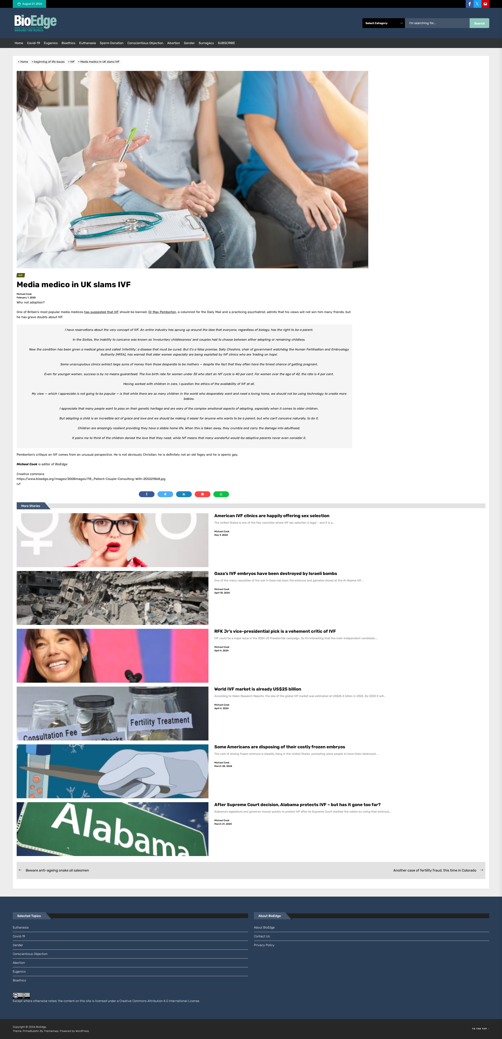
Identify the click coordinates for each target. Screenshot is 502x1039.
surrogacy (206, 43)
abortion (173, 43)
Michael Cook (24, 294)
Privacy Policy (264, 945)
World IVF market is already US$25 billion (257, 689)
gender (189, 43)
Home (19, 43)
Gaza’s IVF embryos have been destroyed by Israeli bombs (275, 573)
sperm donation (112, 43)
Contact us (262, 936)
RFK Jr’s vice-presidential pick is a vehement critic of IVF (275, 631)
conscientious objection (145, 43)
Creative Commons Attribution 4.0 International (153, 1001)
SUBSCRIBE (226, 43)
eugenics (51, 43)
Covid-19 (33, 43)
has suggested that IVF (101, 312)
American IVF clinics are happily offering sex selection (271, 515)
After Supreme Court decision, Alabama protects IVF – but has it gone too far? (298, 804)
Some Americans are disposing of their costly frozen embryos (279, 746)
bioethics (68, 43)
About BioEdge (264, 927)
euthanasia (87, 43)
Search (479, 23)
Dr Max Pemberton (162, 312)
